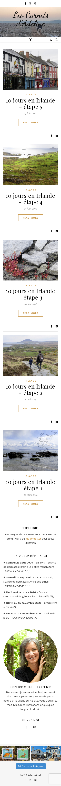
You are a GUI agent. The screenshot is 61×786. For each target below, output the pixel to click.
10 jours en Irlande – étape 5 (30, 103)
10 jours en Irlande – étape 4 (30, 198)
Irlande (30, 94)
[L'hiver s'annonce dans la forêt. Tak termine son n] (7, 753)
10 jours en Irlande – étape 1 (30, 485)
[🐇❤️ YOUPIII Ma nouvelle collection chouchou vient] (22, 753)
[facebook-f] (26, 3)
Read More (30, 122)
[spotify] (35, 3)
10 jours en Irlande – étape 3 (30, 294)
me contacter (33, 538)
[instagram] (30, 3)
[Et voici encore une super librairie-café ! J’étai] (38, 753)
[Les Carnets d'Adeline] (30, 22)
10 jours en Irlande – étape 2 (30, 389)
